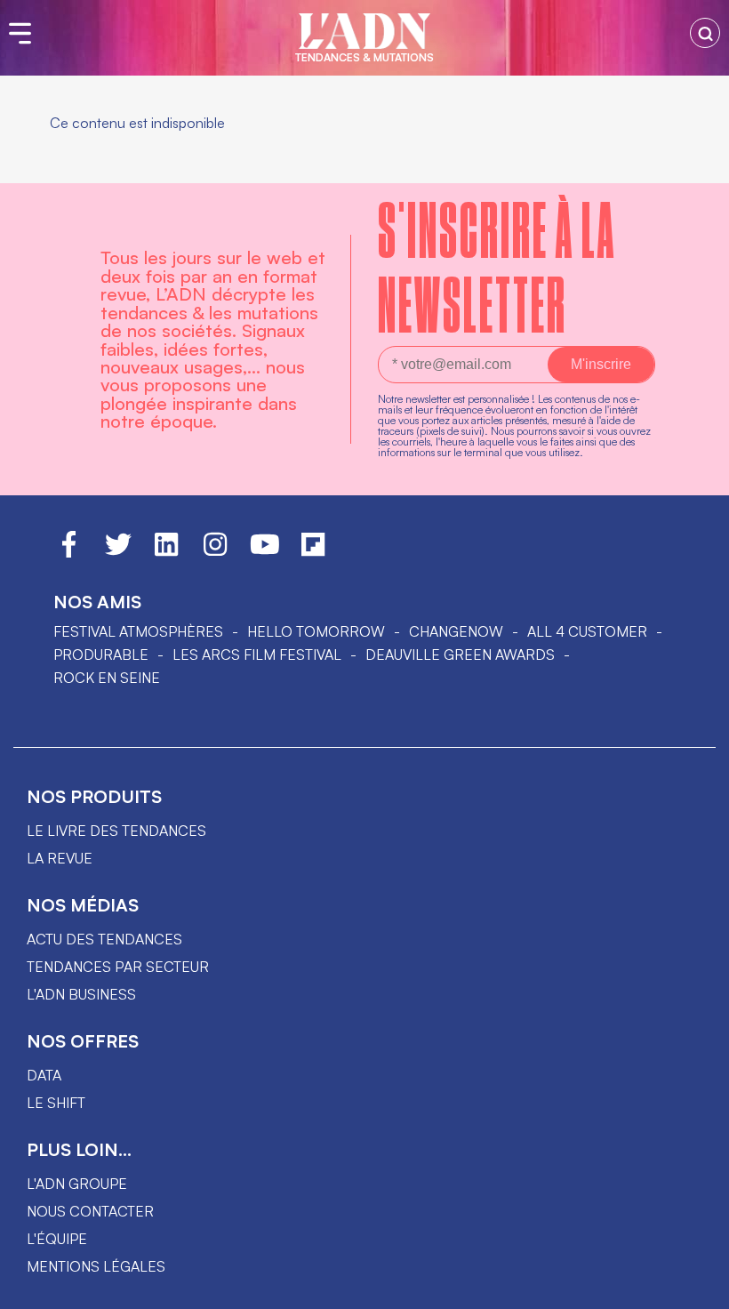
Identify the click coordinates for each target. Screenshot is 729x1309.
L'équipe (57, 1239)
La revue (59, 858)
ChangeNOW (456, 631)
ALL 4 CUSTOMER (587, 631)
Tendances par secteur (118, 967)
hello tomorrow (316, 631)
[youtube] (265, 552)
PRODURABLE (100, 654)
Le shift (56, 1103)
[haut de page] (698, 1287)
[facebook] (69, 552)
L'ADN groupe (77, 1184)
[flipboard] (312, 552)
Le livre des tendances (116, 830)
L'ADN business (81, 994)
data (44, 1075)
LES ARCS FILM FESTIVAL (256, 654)
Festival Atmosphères (138, 631)
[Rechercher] (705, 33)
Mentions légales (96, 1266)
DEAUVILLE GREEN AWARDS (460, 654)
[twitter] (118, 552)
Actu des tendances (104, 939)
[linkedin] (166, 552)
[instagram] (215, 552)
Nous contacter (90, 1211)
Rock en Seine (106, 678)
